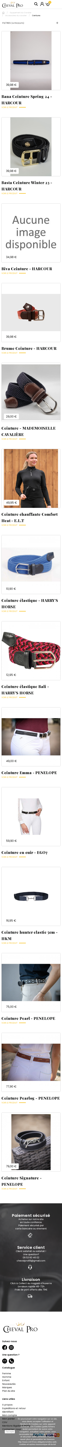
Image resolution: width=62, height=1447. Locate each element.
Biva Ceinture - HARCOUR (26, 268)
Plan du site (8, 1391)
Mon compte (9, 1415)
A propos (7, 1404)
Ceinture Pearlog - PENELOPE (30, 1098)
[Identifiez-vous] (42, 3)
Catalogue (8, 1367)
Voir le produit (9, 107)
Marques (7, 1387)
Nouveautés (9, 1384)
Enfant (6, 1380)
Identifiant (8, 1411)
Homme (6, 1377)
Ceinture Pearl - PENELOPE (28, 1018)
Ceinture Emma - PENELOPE (29, 772)
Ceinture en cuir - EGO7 (24, 852)
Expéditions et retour (14, 1408)
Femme (6, 1373)
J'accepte (9, 1432)
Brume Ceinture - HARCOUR (29, 348)
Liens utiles (8, 1399)
